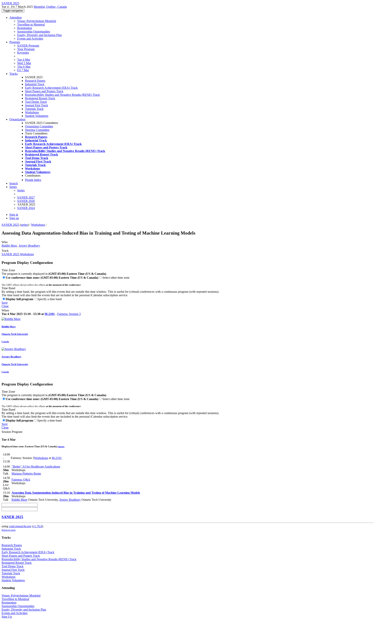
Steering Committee (37, 130)
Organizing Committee (39, 126)
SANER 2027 (26, 197)
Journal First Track (36, 105)
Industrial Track (34, 84)
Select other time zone (115, 277)
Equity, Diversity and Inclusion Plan (39, 35)
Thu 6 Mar (23, 66)
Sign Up (7, 616)
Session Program (12, 431)
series (24, 224)
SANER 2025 (10, 224)
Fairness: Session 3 (69, 314)
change (61, 446)
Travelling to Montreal (31, 24)
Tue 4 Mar (23, 59)
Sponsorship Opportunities (33, 31)
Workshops (32, 112)
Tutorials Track (34, 108)
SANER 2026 (26, 201)
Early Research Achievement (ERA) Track (51, 87)
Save (5, 302)
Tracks (13, 73)
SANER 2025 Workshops (18, 254)
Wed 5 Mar (24, 63)
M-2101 (50, 314)
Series (21, 190)
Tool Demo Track (36, 101)
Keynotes (23, 52)
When (5, 310)
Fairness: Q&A (21, 479)
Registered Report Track (40, 98)
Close (5, 306)
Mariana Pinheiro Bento (26, 473)
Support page (9, 529)
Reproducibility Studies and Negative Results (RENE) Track (62, 94)
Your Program (26, 49)
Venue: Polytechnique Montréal (36, 21)
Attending (15, 17)
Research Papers (35, 80)
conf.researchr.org (20, 526)
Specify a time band (49, 299)
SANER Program (28, 45)
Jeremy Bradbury (29, 245)
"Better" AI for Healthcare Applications (36, 466)
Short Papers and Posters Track (44, 91)
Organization (17, 119)
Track (5, 250)
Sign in (13, 214)
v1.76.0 (37, 526)
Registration (24, 28)
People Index (33, 179)
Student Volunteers (36, 115)
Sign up (14, 218)
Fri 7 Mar (23, 70)
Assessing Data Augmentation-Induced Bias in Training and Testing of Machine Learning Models (76, 492)
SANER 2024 (26, 208)
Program (14, 42)
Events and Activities (30, 38)
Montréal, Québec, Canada (50, 6)
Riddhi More (9, 245)
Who (5, 242)
